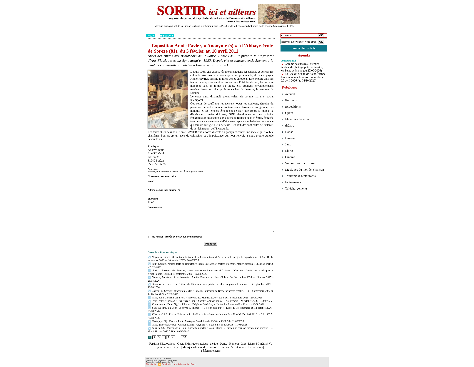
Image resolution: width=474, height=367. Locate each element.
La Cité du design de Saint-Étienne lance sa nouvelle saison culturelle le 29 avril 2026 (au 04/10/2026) (303, 77)
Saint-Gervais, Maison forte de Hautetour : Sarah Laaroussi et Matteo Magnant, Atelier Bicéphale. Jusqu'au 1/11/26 (212, 264)
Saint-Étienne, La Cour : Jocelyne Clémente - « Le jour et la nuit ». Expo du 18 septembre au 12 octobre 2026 (211, 307)
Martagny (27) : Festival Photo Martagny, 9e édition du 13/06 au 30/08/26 (190, 321)
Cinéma (262, 343)
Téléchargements (211, 350)
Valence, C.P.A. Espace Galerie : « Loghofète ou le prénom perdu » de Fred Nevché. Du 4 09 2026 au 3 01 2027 (211, 314)
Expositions (166, 35)
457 (184, 337)
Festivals (154, 343)
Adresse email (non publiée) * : (164, 190)
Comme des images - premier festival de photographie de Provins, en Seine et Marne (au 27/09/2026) (302, 67)
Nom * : (152, 181)
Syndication (167, 364)
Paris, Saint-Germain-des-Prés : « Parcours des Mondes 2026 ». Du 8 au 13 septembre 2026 (199, 297)
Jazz (243, 343)
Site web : (153, 198)
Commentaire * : (156, 207)
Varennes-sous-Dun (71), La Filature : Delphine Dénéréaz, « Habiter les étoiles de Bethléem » (200, 304)
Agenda (304, 55)
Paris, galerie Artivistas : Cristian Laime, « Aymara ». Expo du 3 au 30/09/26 (192, 324)
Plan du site (151, 364)
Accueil (151, 35)
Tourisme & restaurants (232, 347)
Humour (234, 343)
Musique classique (197, 343)
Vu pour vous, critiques (300, 163)
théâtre (214, 343)
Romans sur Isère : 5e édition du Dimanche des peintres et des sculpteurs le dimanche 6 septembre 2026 (211, 284)
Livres (252, 343)
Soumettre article (304, 48)
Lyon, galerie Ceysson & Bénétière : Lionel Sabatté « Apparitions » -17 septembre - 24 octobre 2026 (204, 301)
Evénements (255, 347)
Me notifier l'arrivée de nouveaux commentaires (177, 236)
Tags (193, 364)
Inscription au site (181, 364)
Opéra (180, 343)
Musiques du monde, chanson (199, 347)
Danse (223, 343)
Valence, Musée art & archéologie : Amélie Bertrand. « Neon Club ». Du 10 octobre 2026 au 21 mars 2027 (211, 277)
